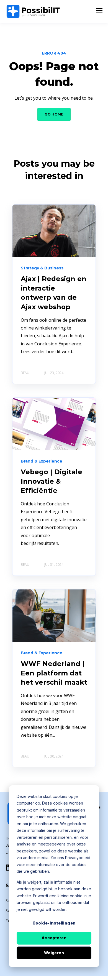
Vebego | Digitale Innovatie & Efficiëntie (51, 481)
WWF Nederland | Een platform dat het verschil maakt (54, 673)
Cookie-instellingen (54, 923)
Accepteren (54, 937)
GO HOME (54, 114)
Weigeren (54, 952)
